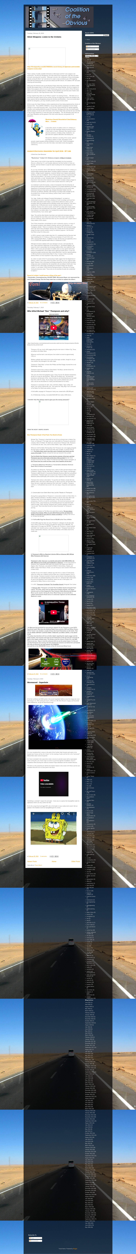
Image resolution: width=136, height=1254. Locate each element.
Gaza (88, 344)
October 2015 (88, 1094)
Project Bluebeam (89, 586)
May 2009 (87, 1227)
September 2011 (89, 1180)
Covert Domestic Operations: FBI (91, 202)
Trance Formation (89, 750)
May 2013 (87, 1143)
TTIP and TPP (90, 728)
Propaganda (90, 592)
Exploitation (90, 277)
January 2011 (88, 1186)
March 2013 (88, 1145)
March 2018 (88, 1035)
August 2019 (88, 1006)
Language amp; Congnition (91, 439)
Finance (89, 301)
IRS (88, 409)
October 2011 (88, 1178)
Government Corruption (90, 357)
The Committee (91, 737)
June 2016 (88, 1078)
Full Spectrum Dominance (90, 327)
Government (90, 355)
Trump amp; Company (90, 754)
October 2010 (88, 1192)
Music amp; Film (91, 501)
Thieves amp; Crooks (90, 741)
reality (88, 967)
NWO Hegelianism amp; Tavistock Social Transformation (91, 509)
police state (90, 965)
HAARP (89, 362)
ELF (88, 240)
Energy (88, 263)
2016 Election (90, 67)
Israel (88, 425)
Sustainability (90, 720)
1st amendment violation (91, 62)
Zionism (89, 826)
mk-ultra (89, 935)
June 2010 (88, 1200)
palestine (89, 955)
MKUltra (89, 464)
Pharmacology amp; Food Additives (90, 562)
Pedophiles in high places (90, 557)
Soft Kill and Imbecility (90, 681)
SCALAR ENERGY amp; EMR (91, 618)
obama (88, 948)
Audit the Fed (90, 122)
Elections (89, 261)
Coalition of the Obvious (91, 186)
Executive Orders (89, 274)
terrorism (89, 982)
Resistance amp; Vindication (91, 608)
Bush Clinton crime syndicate (91, 153)
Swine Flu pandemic (89, 723)
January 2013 (88, 1149)
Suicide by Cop (91, 706)
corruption (89, 869)
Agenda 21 (89, 106)
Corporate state (91, 198)
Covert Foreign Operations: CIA (91, 207)
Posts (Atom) (38, 865)
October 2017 (88, 1045)
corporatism (90, 867)
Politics (89, 577)
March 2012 (88, 1168)
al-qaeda (89, 833)
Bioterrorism (90, 144)
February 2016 (89, 1086)
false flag (89, 885)
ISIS (88, 411)
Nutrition (89, 538)
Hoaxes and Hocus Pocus (90, 388)
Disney (88, 229)
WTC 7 (88, 781)
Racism (89, 601)
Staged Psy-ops (91, 699)
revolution (89, 969)
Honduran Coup (91, 398)
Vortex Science (91, 772)
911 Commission (91, 80)
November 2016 (89, 1068)
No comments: (44, 302)
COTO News (90, 163)
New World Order (91, 527)
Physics (89, 565)
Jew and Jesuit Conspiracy (91, 431)
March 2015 (88, 1108)
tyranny (89, 984)
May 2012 (87, 1164)
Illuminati (89, 416)
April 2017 (87, 1057)
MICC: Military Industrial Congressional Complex (90, 460)
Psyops (89, 599)
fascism (89, 891)
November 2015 (89, 1092)
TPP (88, 726)
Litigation (89, 449)
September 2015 (89, 1096)
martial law (89, 930)
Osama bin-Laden (90, 548)
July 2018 (87, 1027)
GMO (88, 335)
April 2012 (87, 1166)
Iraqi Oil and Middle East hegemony (90, 422)
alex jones (89, 835)
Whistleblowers (91, 807)
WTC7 (88, 784)
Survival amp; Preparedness (90, 716)
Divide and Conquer (89, 231)
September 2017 (89, 1047)
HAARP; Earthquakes (90, 365)
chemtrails (89, 849)
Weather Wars (90, 800)
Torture (88, 744)
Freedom (89, 322)
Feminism (89, 299)
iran (88, 918)
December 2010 (89, 1188)
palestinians (90, 957)
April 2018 (87, 1033)
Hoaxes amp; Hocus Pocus (90, 383)
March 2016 (88, 1084)
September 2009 (89, 1219)
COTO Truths (90, 161)
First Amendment (90, 310)
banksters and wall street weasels (90, 841)
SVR (88, 632)
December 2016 (89, 1065)
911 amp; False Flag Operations (91, 84)
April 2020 (87, 1004)
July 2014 (87, 1125)
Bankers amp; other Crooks (90, 127)
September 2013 (89, 1135)
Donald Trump (90, 234)
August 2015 (88, 1098)
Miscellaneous (90, 492)
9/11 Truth (89, 76)
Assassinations (91, 119)
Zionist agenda (90, 828)
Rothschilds (90, 615)
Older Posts (75, 861)
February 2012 (89, 1170)
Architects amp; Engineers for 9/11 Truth (91, 113)
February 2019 (89, 1012)
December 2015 (89, 1090)
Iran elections (90, 418)
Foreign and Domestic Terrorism (90, 315)
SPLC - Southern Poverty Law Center (91, 629)
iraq (88, 920)
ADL (88, 91)
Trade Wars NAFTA (90, 747)
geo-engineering (91, 902)
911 (88, 78)
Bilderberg (89, 138)
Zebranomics (90, 824)
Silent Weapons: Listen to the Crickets (44, 37)
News (88, 533)
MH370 (88, 451)
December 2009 (89, 1213)
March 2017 (88, 1059)
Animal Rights (90, 108)
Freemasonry (90, 324)
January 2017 (88, 1063)
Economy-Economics (90, 251)
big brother (89, 845)
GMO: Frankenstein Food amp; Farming (90, 340)
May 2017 (87, 1055)
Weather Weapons (89, 804)
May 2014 (87, 1129)
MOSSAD (89, 466)
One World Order (91, 544)
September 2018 (89, 1023)
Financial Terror (91, 306)
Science (89, 661)
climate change (91, 862)
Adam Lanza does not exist (90, 98)
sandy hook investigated (90, 972)
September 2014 (89, 1121)
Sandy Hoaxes (90, 638)
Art (87, 117)
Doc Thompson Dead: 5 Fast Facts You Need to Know (44, 435)
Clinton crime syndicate (90, 178)
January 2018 (88, 1039)
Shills (88, 670)
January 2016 (88, 1088)
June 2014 (88, 1127)
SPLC (88, 625)
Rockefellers (90, 611)
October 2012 (88, 1153)
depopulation (90, 879)
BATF (88, 124)
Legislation (89, 445)
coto (88, 871)
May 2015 (87, 1104)
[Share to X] (55, 303)
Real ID (89, 603)
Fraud (88, 318)
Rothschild (89, 613)
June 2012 (88, 1162)
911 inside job (90, 89)
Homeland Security (89, 395)
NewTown (89, 531)
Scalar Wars (90, 656)
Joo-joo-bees (90, 434)
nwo (88, 946)
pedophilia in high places (90, 962)
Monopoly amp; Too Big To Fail (91, 496)
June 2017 (88, 1053)
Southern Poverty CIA (90, 688)
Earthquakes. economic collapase (90, 247)
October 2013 (88, 1133)
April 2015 (87, 1106)
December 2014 (89, 1115)
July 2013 (87, 1139)
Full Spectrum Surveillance (90, 330)
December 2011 (89, 1174)
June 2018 (88, 1029)
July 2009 (87, 1223)
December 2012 (89, 1151)
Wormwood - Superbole (37, 682)
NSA (88, 504)
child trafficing (90, 854)
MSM (88, 468)
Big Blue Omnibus (89, 135)
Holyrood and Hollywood (90, 392)
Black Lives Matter (90, 148)
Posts (89, 46)
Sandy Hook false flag (90, 647)
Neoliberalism (90, 524)
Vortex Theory (90, 776)
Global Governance (90, 352)
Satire (88, 654)
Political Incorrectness (90, 571)
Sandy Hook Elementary (90, 644)
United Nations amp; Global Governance (90, 758)
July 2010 (87, 1198)
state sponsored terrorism (91, 975)
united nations (90, 986)
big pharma (90, 847)
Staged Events (91, 696)
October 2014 (88, 1119)
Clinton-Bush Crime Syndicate (91, 181)
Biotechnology (90, 140)
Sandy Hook (90, 641)
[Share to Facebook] (57, 303)
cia (87, 858)
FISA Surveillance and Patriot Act (91, 286)
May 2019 (87, 1008)
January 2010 (88, 1211)
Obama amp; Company (90, 541)
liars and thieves (91, 926)
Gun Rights (90, 360)
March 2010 (88, 1206)
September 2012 (89, 1155)
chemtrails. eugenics (90, 851)
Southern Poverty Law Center (90, 693)
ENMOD (89, 242)
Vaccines (89, 761)
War (88, 786)
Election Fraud (90, 258)
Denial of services (89, 226)
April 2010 (87, 1204)
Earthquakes (90, 244)
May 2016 (87, 1080)
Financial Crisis (91, 303)
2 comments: (43, 856)
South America (90, 684)
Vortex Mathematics (90, 770)
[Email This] (51, 303)
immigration (90, 916)
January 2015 (88, 1112)
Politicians (89, 575)
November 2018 (89, 1018)
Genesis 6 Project (89, 346)
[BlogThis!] (53, 303)
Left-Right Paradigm (89, 442)
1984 (88, 60)
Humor (88, 407)
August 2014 (88, 1123)
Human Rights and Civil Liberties (90, 403)
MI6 (88, 453)
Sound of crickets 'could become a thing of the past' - (44, 275)
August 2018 (88, 1025)
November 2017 (89, 1043)
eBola (88, 881)
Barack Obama (91, 131)
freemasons (90, 900)
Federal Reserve (91, 295)
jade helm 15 (90, 922)
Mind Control (90, 490)
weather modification (90, 997)
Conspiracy (90, 189)
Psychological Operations (90, 596)
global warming (91, 909)
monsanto (89, 937)
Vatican (89, 763)
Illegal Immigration (90, 413)
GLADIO (89, 333)
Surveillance (90, 710)
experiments (90, 883)
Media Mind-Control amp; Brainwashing (90, 483)
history (88, 914)
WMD (88, 779)
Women (89, 811)
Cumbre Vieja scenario (90, 215)
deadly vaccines (91, 875)
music (88, 944)
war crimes (89, 990)
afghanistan (90, 831)
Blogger (75, 1248)
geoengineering (91, 905)
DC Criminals (90, 218)
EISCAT (89, 238)
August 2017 (88, 1049)
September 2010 (89, 1194)
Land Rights (90, 436)
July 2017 (87, 1051)
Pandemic (89, 551)
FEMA (88, 279)
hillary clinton (90, 912)
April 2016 (87, 1082)
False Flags (90, 290)
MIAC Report (90, 455)
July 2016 (87, 1076)
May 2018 (87, 1031)
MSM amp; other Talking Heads (91, 474)
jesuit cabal (90, 924)
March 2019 (88, 1010)
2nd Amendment (91, 71)
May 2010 (87, 1202)
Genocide (89, 349)
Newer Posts (32, 861)
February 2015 (89, 1110)
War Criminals (90, 788)
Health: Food (90, 368)
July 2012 (87, 1160)
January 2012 (88, 1172)
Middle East (90, 488)
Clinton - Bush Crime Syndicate (91, 169)
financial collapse (89, 893)
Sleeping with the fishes (90, 673)
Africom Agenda (91, 103)
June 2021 (88, 1002)
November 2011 (89, 1176)
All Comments (91, 49)
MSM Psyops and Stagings (90, 471)
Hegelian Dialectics (89, 372)
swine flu (89, 980)
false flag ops (90, 887)
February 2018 (89, 1037)
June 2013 (88, 1141)
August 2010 (88, 1196)
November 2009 (89, 1215)
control (88, 865)
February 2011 (89, 1184)
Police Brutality (91, 567)
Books (88, 151)
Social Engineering (90, 676)
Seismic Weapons (89, 667)
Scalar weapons (91, 658)
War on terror (90, 795)
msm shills (89, 939)
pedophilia (89, 959)
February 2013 (89, 1147)
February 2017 (89, 1061)
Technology (90, 735)
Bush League (90, 157)
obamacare (90, 950)
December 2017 (89, 1041)
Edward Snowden (89, 255)
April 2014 (87, 1131)
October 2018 (88, 1021)
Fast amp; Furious (89, 292)
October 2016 (88, 1070)
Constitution (90, 191)
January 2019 (88, 1014)
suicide (88, 978)
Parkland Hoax (90, 553)
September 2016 (89, 1072)
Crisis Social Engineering (90, 212)
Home (54, 861)
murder (88, 941)
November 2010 (89, 1190)
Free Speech (90, 320)
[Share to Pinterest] (58, 303)
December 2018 (89, 1016)
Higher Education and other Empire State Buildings (91, 377)
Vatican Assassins (89, 766)
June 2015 (88, 1102)
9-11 (88, 74)
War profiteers (90, 797)
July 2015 (87, 1100)
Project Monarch (91, 588)
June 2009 (88, 1225)
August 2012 (88, 1157)
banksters (89, 838)
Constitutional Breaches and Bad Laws (90, 195)
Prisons (89, 579)
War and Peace (91, 791)
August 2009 (88, 1221)
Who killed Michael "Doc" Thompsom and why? (48, 311)
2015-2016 (89, 65)
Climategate (90, 166)
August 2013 (88, 1137)
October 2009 (88, 1217)
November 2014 (89, 1117)
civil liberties (90, 860)
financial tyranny (91, 896)
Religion (89, 605)
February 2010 (89, 1209)
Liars (88, 447)
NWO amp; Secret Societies (91, 516)
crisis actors (90, 873)
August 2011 (88, 1182)
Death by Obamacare (90, 222)
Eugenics (89, 272)
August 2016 (88, 1074)
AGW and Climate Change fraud (91, 94)
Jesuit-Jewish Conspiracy (90, 428)
